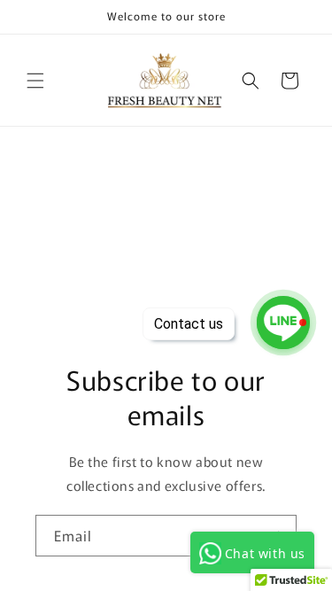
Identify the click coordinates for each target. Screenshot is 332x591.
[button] (35, 80)
